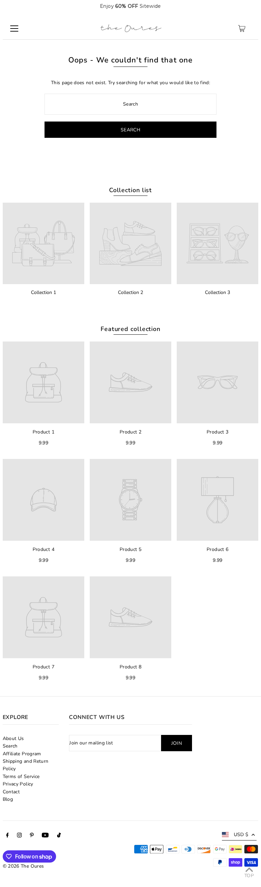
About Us (13, 738)
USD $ (241, 834)
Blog (8, 799)
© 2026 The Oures (23, 866)
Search (10, 746)
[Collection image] (43, 243)
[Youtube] (45, 836)
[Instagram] (19, 836)
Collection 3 (217, 292)
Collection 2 (130, 292)
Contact (11, 792)
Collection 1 (43, 292)
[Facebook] (7, 836)
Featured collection (130, 329)
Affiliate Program (22, 754)
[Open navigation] (14, 28)
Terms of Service (21, 776)
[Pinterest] (32, 836)
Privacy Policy (18, 784)
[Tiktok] (59, 836)
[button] (248, 6)
